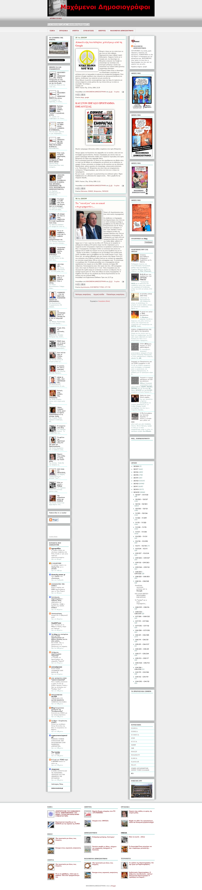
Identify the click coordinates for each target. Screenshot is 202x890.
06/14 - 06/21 (141, 639)
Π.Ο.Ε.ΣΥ (134, 751)
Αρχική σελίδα (99, 294)
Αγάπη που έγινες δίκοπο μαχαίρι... (145, 396)
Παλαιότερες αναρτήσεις (115, 294)
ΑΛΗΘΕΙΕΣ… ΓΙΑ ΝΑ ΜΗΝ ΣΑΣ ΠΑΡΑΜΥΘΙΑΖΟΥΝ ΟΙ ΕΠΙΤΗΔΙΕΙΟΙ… (57, 297)
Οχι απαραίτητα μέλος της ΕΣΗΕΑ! (61, 498)
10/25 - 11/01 (141, 536)
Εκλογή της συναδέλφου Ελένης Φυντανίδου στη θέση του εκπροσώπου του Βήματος (58, 726)
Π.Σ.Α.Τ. (133, 765)
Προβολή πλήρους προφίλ (139, 66)
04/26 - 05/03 (139, 668)
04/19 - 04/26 (142, 672)
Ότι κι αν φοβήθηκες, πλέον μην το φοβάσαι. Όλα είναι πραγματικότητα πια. (57, 235)
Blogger (113, 886)
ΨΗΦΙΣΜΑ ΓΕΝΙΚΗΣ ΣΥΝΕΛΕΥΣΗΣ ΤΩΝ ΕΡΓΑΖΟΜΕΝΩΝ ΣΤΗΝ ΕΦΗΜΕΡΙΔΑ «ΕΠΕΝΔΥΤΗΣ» (58, 742)
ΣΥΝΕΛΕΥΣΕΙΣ (88, 30)
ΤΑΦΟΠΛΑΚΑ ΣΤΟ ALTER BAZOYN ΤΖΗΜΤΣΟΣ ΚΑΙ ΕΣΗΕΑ (58, 700)
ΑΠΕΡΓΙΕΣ (102, 30)
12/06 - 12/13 (141, 508)
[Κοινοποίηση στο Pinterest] (84, 95)
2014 (136, 478)
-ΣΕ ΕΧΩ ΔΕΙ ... (60, 265)
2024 (136, 466)
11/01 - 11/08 (141, 532)
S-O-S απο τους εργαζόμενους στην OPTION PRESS (146, 276)
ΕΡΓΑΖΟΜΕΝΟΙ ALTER (56, 695)
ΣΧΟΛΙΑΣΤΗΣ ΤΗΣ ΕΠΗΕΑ (58, 585)
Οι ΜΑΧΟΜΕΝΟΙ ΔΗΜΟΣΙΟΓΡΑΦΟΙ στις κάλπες (57, 94)
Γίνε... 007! (55, 754)
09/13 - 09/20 (142, 562)
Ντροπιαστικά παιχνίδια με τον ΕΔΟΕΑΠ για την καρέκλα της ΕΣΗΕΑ (67, 823)
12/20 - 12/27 (141, 499)
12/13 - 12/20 (141, 504)
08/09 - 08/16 (142, 607)
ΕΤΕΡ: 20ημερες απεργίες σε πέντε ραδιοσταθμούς (146, 345)
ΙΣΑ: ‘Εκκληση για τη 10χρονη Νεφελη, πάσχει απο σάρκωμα (58, 626)
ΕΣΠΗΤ (133, 745)
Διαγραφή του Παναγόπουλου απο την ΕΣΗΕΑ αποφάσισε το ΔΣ (141, 362)
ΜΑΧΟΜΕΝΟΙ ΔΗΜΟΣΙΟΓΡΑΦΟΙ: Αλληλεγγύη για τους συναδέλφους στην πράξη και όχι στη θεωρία (57, 77)
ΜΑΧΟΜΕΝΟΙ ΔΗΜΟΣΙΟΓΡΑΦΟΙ (121, 30)
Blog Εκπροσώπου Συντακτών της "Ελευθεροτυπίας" (57, 709)
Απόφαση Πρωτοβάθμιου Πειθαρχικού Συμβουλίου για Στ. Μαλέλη (146, 258)
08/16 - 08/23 (142, 581)
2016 (136, 472)
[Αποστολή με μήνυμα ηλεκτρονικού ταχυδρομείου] (76, 95)
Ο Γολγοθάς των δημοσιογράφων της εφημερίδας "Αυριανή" (57, 659)
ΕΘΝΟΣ (90, 191)
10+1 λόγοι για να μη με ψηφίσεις (61, 343)
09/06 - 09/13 (142, 567)
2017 (136, 469)
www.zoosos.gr (57, 788)
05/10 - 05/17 (142, 658)
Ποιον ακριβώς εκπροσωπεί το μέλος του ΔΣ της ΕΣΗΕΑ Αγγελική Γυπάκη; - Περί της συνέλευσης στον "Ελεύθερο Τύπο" (59, 685)
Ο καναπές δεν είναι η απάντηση (60, 367)
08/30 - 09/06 (139, 572)
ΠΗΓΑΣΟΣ (105, 191)
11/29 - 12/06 (141, 513)
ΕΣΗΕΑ (52, 30)
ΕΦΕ (132, 748)
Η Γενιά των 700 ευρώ (59, 759)
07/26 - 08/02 (142, 616)
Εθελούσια (84, 191)
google (87, 97)
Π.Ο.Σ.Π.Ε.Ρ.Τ (135, 755)
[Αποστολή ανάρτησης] (122, 92)
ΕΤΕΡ (133, 738)
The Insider (55, 752)
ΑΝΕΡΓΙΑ (75, 30)
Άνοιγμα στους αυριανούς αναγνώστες (68, 848)
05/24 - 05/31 (142, 649)
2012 (136, 483)
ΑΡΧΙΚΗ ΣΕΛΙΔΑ (56, 18)
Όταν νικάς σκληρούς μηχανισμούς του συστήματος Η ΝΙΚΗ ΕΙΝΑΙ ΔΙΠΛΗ (57, 157)
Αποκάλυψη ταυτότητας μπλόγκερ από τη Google (141, 588)
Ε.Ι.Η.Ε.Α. (134, 758)
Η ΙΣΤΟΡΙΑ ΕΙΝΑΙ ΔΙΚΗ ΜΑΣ (146, 294)
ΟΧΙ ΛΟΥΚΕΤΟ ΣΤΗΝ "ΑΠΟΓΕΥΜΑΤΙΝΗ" (59, 679)
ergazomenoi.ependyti (59, 736)
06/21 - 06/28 (142, 635)
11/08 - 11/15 (140, 527)
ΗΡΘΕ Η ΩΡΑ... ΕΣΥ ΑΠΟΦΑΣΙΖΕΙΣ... (61, 379)
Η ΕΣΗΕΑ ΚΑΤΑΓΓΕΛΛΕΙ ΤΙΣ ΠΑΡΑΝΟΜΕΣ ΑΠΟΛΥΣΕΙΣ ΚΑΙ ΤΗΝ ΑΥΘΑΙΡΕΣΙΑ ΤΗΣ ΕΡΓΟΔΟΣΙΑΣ (59, 774)
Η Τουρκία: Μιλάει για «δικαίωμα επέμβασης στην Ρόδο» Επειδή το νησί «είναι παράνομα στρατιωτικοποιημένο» (59, 553)
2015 (136, 475)
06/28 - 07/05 (142, 630)
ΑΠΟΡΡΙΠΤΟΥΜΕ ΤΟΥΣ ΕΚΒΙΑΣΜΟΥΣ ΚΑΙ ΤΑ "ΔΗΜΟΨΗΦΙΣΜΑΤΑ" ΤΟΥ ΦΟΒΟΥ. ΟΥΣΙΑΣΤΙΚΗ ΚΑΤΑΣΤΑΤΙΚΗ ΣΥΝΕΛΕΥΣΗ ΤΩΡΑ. (67, 813)
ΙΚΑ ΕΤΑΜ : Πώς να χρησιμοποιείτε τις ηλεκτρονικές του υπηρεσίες (59, 644)
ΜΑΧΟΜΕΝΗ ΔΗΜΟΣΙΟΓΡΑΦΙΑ (96, 92)
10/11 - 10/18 (141, 546)
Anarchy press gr (58, 574)
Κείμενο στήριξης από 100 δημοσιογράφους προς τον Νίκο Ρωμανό (58, 589)
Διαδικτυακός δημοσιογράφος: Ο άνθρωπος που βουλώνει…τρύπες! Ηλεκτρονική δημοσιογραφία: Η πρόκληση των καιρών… (140, 875)
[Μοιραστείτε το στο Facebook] (82, 95)
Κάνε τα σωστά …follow (60, 484)
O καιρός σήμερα (53, 536)
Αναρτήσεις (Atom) (104, 301)
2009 (137, 492)
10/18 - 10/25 (141, 541)
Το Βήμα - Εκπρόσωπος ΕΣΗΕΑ (59, 721)
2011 (136, 486)
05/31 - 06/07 (142, 644)
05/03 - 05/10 (142, 663)
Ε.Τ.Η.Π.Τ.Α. (135, 735)
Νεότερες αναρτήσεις (83, 294)
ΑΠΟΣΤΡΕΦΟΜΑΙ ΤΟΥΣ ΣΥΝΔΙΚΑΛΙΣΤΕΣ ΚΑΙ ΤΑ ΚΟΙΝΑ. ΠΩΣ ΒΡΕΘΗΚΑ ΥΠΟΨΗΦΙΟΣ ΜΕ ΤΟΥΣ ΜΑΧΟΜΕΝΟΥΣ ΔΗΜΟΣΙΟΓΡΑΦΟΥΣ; (57, 182)
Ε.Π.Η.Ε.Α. (134, 731)
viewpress (55, 769)
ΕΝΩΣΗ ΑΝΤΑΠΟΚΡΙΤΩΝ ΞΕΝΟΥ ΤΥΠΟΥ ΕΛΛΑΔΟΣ (140, 769)
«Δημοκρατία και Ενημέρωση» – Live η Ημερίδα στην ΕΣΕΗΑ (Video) (57, 604)
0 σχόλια (116, 92)
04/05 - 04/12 (142, 681)
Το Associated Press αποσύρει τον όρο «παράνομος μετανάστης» (140, 847)
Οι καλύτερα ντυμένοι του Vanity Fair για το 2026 (58, 567)
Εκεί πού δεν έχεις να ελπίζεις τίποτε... (61, 355)
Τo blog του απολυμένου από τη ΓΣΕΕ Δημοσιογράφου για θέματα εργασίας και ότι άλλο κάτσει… (59, 637)
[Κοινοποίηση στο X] (80, 95)
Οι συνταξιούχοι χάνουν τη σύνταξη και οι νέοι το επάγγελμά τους (57, 315)
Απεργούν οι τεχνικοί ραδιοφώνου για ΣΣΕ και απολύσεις (146, 379)
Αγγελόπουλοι (85, 287)
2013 (136, 481)
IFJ (132, 773)
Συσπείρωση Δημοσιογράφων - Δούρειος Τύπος (57, 598)
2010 (136, 489)
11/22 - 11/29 (141, 518)
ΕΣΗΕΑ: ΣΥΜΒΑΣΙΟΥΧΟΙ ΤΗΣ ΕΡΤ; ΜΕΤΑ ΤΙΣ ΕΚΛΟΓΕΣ (141, 330)
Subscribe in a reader (57, 513)
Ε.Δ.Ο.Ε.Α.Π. (135, 761)
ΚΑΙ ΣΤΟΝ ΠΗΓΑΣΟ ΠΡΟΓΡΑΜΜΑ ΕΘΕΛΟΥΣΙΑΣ (141, 595)
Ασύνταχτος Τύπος (57, 784)
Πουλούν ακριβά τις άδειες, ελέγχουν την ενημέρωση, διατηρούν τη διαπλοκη (104, 848)
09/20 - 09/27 (142, 558)
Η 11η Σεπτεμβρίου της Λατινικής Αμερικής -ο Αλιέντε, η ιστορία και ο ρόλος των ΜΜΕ (141, 417)
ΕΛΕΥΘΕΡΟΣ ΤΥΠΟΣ (97, 287)
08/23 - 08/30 (142, 576)
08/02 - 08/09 (139, 612)
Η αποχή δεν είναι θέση (61, 427)
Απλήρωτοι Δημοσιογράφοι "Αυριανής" (56, 653)
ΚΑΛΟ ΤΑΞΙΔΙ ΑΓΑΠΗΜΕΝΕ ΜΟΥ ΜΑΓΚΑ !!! (57, 670)
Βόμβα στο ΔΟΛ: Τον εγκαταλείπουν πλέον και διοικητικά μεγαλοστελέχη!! (141, 821)
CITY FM (107, 287)
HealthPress (56, 623)
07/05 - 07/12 (142, 626)
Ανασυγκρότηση (56, 613)
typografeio (56, 548)
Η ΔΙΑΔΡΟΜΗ (56, 563)
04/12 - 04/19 (141, 677)
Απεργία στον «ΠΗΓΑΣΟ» (100, 821)
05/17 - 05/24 (142, 653)
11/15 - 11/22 (140, 522)
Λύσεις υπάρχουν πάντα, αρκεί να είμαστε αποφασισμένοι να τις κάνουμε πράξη (57, 411)
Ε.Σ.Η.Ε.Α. (134, 728)
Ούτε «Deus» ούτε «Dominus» (57, 577)
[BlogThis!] (78, 95)
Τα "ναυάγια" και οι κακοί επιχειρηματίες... (90, 204)
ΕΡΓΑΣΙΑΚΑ (63, 30)
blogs (82, 97)
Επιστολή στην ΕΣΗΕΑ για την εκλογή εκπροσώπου (59, 714)
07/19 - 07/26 (142, 621)
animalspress (56, 667)
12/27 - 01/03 (141, 495)
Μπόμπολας (97, 191)
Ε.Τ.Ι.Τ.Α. (134, 741)
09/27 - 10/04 (142, 553)
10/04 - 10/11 (141, 548)
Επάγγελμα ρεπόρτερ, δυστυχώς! (103, 837)
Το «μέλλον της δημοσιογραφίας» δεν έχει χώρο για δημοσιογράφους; (141, 863)
